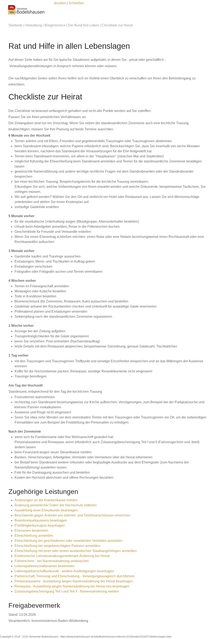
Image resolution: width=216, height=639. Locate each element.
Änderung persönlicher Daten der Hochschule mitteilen (56, 505)
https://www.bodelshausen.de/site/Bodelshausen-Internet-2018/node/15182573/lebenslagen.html (115, 636)
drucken (60, 3)
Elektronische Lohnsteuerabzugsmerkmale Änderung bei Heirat (62, 556)
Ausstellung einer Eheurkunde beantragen (46, 510)
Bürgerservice (55, 25)
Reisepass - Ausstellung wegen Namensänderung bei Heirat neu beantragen (72, 586)
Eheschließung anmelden (34, 535)
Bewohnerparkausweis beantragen (41, 520)
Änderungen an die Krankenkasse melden (46, 500)
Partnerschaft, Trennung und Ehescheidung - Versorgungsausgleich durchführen (75, 576)
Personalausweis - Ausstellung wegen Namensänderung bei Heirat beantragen (74, 581)
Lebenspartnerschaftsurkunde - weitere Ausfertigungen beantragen (64, 571)
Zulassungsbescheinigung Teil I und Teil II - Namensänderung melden (67, 591)
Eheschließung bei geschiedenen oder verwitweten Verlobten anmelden (68, 540)
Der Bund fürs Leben (83, 25)
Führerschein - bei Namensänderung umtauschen (52, 561)
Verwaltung (33, 25)
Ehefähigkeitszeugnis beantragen (40, 525)
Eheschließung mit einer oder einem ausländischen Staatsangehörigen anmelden (76, 551)
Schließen (76, 3)
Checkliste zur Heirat (117, 25)
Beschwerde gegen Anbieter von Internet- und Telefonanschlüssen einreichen (72, 515)
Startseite (15, 25)
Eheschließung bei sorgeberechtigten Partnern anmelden (57, 546)
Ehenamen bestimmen (31, 530)
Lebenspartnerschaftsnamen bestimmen (44, 566)
